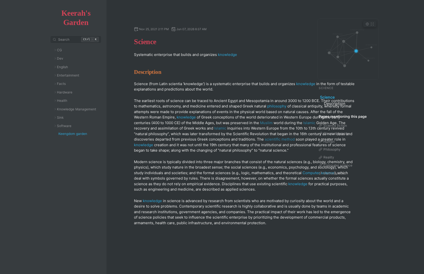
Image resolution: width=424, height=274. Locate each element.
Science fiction (335, 126)
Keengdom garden (72, 134)
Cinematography (336, 133)
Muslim (266, 122)
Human (329, 142)
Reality (328, 157)
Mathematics (333, 173)
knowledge (227, 54)
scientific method (280, 139)
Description (334, 103)
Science (327, 97)
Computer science (337, 165)
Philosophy (332, 149)
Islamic (309, 122)
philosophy (276, 106)
